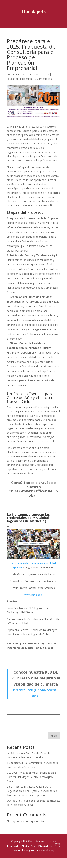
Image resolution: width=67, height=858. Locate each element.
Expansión (26, 78)
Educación (13, 78)
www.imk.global (33, 594)
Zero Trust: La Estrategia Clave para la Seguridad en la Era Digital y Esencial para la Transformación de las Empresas (32, 791)
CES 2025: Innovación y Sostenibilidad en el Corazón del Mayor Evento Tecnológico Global (31, 777)
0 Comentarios (43, 78)
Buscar (54, 735)
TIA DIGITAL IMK (21, 74)
